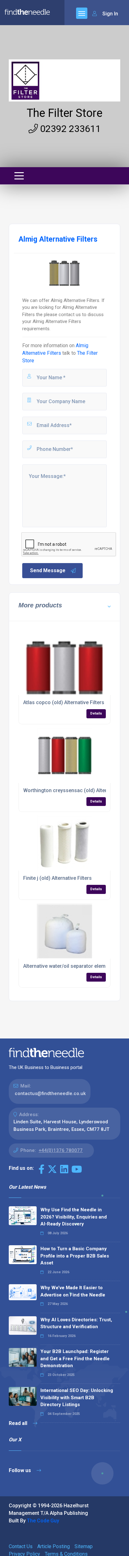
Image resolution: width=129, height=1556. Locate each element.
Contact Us (21, 1546)
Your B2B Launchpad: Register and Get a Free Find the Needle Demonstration (75, 1358)
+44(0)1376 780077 (61, 1150)
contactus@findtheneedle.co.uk (50, 1093)
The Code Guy (43, 1521)
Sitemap (84, 1546)
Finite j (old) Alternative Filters (57, 878)
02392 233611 (69, 128)
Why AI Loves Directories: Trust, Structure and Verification (76, 1323)
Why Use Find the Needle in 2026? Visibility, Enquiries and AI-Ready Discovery (73, 1217)
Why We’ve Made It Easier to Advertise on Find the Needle (72, 1291)
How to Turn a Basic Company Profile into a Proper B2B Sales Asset (74, 1256)
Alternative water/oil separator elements (69, 966)
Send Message (47, 570)
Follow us (20, 1470)
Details (96, 713)
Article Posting (53, 1546)
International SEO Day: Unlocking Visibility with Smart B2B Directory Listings (76, 1397)
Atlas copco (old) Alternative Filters (63, 702)
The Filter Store (64, 113)
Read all (18, 1423)
